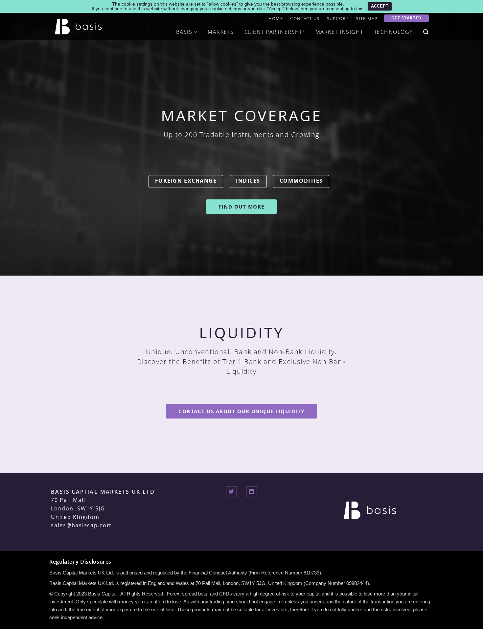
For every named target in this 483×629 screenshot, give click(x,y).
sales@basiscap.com (81, 525)
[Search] (426, 32)
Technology (393, 31)
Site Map (367, 18)
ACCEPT (379, 6)
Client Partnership (274, 31)
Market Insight (339, 31)
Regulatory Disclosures (80, 561)
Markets (221, 31)
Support (338, 18)
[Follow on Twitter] (231, 491)
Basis (184, 31)
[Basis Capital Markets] (79, 26)
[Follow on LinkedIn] (251, 491)
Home (275, 18)
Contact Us (304, 18)
